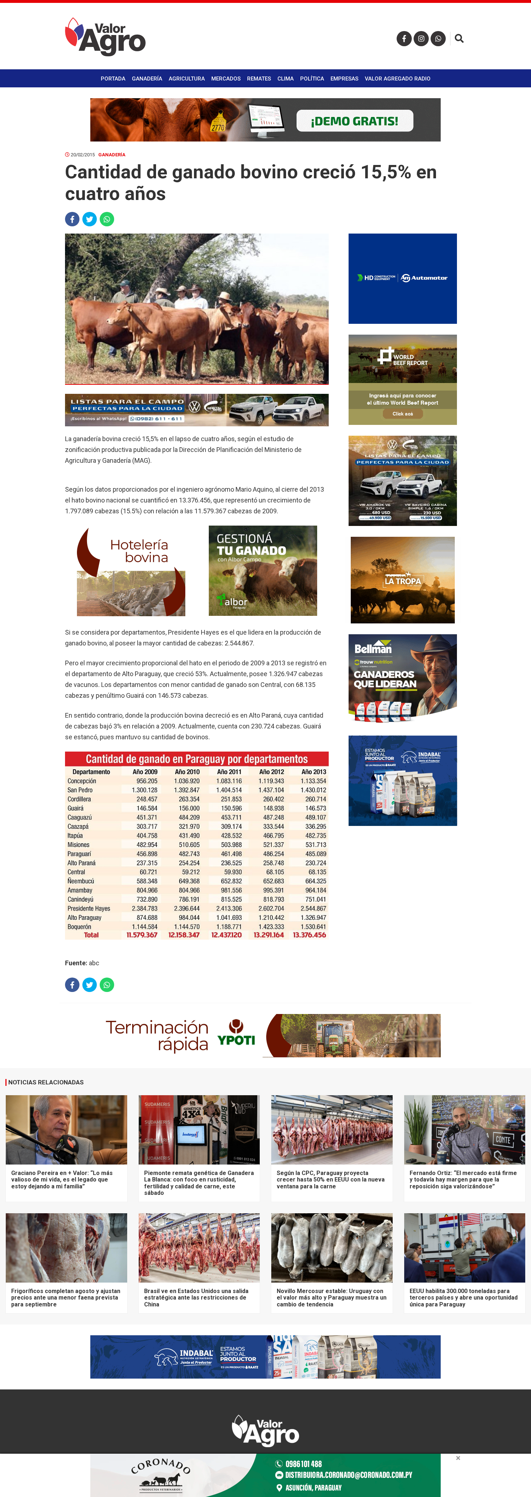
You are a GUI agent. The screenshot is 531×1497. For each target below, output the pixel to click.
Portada (113, 78)
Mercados (226, 78)
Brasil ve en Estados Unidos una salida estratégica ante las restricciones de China (196, 1298)
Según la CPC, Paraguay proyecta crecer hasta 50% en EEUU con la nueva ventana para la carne (331, 1180)
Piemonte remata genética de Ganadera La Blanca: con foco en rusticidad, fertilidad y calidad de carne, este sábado (199, 1183)
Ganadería (147, 78)
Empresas (344, 78)
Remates (259, 78)
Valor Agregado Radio (398, 78)
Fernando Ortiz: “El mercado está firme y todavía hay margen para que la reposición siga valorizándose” (463, 1180)
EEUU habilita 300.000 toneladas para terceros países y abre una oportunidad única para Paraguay (464, 1298)
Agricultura (187, 78)
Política (312, 78)
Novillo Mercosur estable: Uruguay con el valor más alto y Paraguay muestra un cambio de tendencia (332, 1298)
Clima (285, 78)
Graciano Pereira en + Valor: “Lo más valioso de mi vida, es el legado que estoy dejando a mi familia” (62, 1180)
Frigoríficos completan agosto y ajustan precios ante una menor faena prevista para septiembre (65, 1298)
